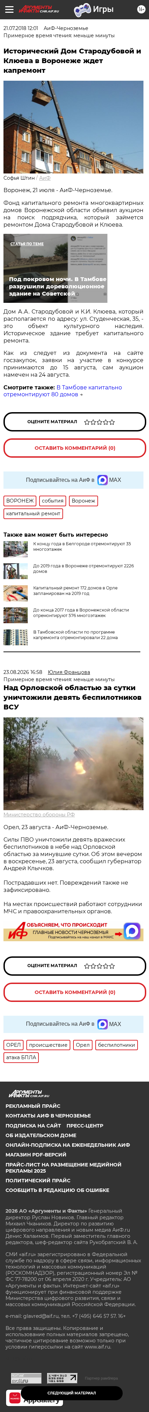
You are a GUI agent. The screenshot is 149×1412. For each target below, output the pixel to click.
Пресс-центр (85, 1126)
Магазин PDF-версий (36, 1155)
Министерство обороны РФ (39, 815)
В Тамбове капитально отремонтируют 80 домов (62, 391)
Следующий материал (71, 1393)
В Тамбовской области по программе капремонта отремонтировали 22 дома (75, 634)
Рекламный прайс (33, 1106)
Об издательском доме (41, 1135)
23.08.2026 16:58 (22, 672)
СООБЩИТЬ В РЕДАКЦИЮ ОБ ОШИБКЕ (57, 1190)
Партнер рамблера (101, 1378)
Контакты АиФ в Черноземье (48, 1116)
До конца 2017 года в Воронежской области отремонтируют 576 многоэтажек (81, 612)
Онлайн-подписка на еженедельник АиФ (68, 1145)
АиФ (45, 178)
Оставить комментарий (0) (75, 448)
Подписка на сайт (33, 1126)
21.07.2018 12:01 (20, 28)
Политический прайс (38, 1180)
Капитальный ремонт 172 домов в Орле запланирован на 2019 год (75, 590)
